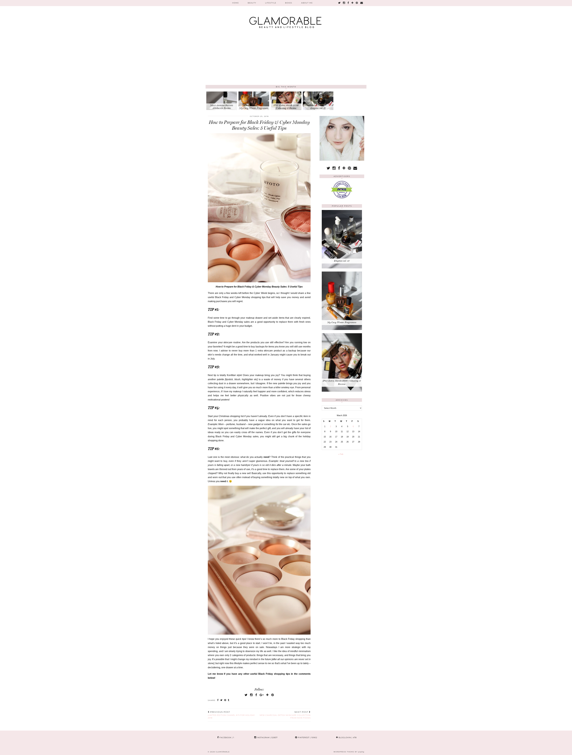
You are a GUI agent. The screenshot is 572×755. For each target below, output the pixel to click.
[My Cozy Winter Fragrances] (342, 329)
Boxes (288, 3)
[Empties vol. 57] (342, 268)
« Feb (340, 454)
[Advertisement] (286, 62)
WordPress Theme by (349, 752)
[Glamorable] (286, 15)
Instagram (267, 737)
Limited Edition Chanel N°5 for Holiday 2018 (231, 715)
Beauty (252, 3)
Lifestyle (270, 3)
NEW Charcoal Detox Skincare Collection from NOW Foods (285, 715)
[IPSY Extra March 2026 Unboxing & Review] (342, 391)
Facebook (226, 737)
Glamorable (223, 752)
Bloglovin (347, 737)
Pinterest (307, 737)
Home (235, 3)
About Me (307, 3)
